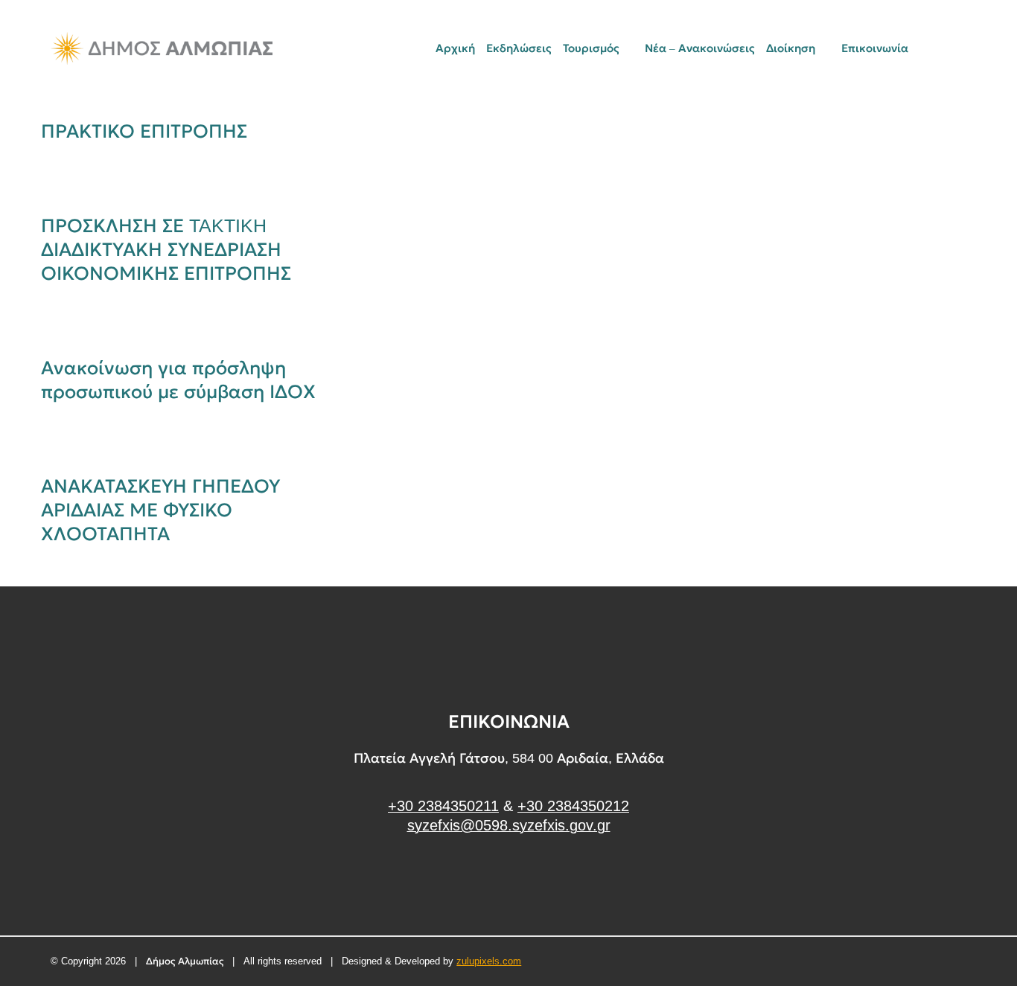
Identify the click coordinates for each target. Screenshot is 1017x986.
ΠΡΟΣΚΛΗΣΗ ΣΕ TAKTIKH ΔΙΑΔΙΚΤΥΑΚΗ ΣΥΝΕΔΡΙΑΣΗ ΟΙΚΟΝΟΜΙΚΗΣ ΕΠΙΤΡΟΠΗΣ (166, 249)
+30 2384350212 (573, 806)
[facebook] (509, 881)
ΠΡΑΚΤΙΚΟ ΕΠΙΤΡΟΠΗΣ (144, 131)
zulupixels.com (488, 961)
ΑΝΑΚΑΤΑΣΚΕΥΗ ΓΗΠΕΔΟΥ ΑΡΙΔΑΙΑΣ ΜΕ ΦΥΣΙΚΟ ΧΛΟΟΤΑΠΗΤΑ (160, 510)
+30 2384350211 (443, 806)
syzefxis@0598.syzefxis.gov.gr (508, 825)
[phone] (961, 48)
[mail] (936, 48)
